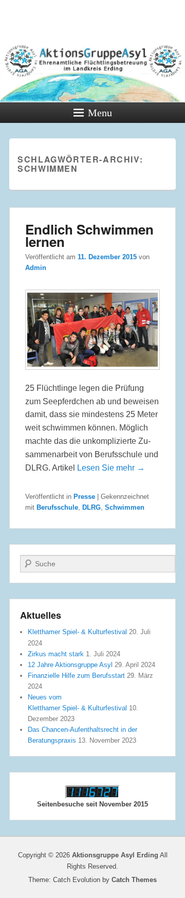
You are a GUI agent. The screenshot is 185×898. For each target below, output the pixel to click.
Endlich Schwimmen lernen (89, 235)
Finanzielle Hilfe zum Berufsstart (76, 675)
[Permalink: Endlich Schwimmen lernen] (92, 374)
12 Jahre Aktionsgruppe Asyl (70, 665)
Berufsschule (57, 507)
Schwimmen (124, 507)
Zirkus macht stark (56, 654)
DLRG (91, 507)
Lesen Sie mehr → (111, 467)
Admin (35, 268)
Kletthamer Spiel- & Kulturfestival (77, 632)
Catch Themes (134, 880)
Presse (84, 496)
